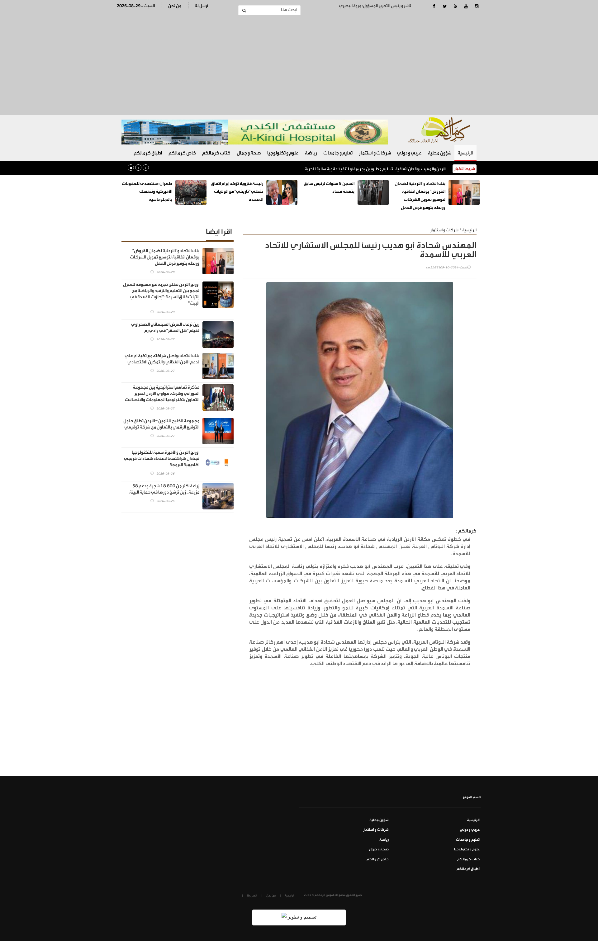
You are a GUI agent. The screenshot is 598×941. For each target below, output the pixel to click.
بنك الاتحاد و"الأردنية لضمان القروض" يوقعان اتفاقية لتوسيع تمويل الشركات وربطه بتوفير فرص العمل (164, 257)
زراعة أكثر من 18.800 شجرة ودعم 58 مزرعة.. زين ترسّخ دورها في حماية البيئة (164, 489)
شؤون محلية (439, 153)
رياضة (311, 153)
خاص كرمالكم (182, 153)
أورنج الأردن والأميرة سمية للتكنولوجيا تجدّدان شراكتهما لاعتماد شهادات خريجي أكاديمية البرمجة (161, 459)
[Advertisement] (299, 65)
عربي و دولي (409, 153)
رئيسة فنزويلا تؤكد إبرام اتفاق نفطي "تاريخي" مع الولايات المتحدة (237, 191)
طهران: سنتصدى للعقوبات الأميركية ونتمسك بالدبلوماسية (147, 191)
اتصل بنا (252, 895)
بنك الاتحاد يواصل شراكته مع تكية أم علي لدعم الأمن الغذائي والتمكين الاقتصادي (162, 359)
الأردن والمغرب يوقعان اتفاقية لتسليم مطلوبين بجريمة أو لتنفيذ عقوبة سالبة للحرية (375, 169)
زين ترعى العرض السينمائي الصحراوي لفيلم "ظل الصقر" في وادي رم (165, 327)
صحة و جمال (249, 153)
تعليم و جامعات (338, 153)
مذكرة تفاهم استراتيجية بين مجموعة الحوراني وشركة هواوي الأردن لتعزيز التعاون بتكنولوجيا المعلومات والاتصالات (162, 394)
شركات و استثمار (375, 153)
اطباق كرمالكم (148, 153)
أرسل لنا (201, 5)
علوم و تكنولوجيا (283, 153)
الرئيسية (465, 153)
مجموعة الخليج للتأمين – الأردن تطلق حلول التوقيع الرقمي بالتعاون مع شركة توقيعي (161, 424)
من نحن (174, 5)
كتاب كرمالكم (216, 153)
